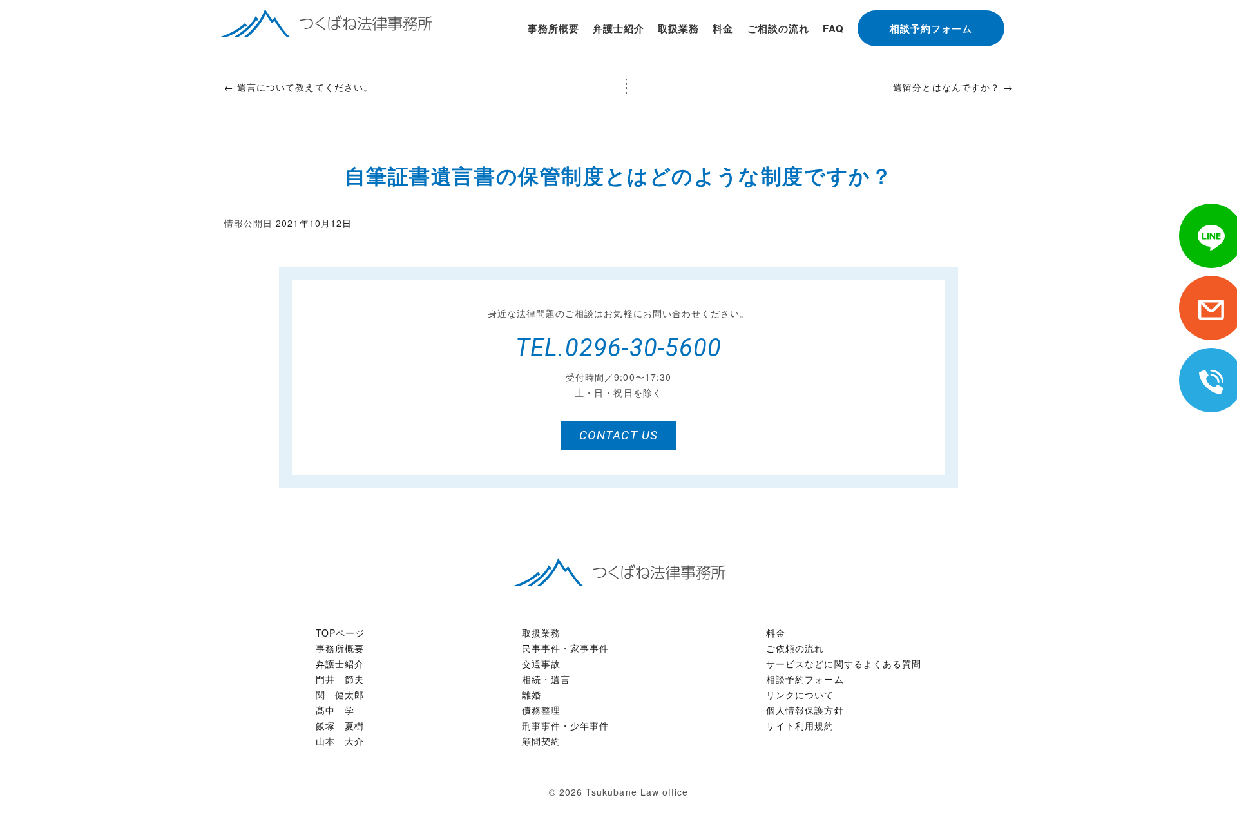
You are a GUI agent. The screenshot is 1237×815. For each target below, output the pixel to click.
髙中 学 (335, 710)
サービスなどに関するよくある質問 (843, 663)
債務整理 (541, 710)
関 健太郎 (340, 694)
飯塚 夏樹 (340, 725)
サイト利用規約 (800, 725)
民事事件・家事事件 (565, 648)
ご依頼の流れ (795, 648)
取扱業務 (678, 28)
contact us (618, 435)
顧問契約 (541, 740)
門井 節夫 (340, 679)
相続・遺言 (546, 679)
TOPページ (340, 632)
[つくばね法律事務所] (618, 570)
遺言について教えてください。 (298, 87)
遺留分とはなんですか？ (953, 87)
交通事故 (541, 663)
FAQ (833, 28)
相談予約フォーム (931, 28)
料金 (723, 28)
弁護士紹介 (618, 28)
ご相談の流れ (778, 28)
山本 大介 (340, 740)
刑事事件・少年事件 (565, 725)
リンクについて (800, 694)
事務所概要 (553, 28)
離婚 (531, 694)
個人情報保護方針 (804, 710)
